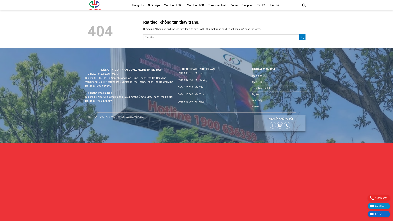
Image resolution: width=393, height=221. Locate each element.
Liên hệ (274, 5)
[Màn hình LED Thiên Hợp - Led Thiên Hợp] (107, 5)
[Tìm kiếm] (303, 5)
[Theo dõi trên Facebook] (273, 125)
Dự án (234, 5)
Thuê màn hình (217, 5)
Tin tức (261, 5)
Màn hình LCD (195, 5)
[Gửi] (302, 37)
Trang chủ (138, 5)
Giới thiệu (154, 5)
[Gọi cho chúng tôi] (287, 125)
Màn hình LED (172, 5)
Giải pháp (247, 5)
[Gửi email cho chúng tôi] (280, 125)
